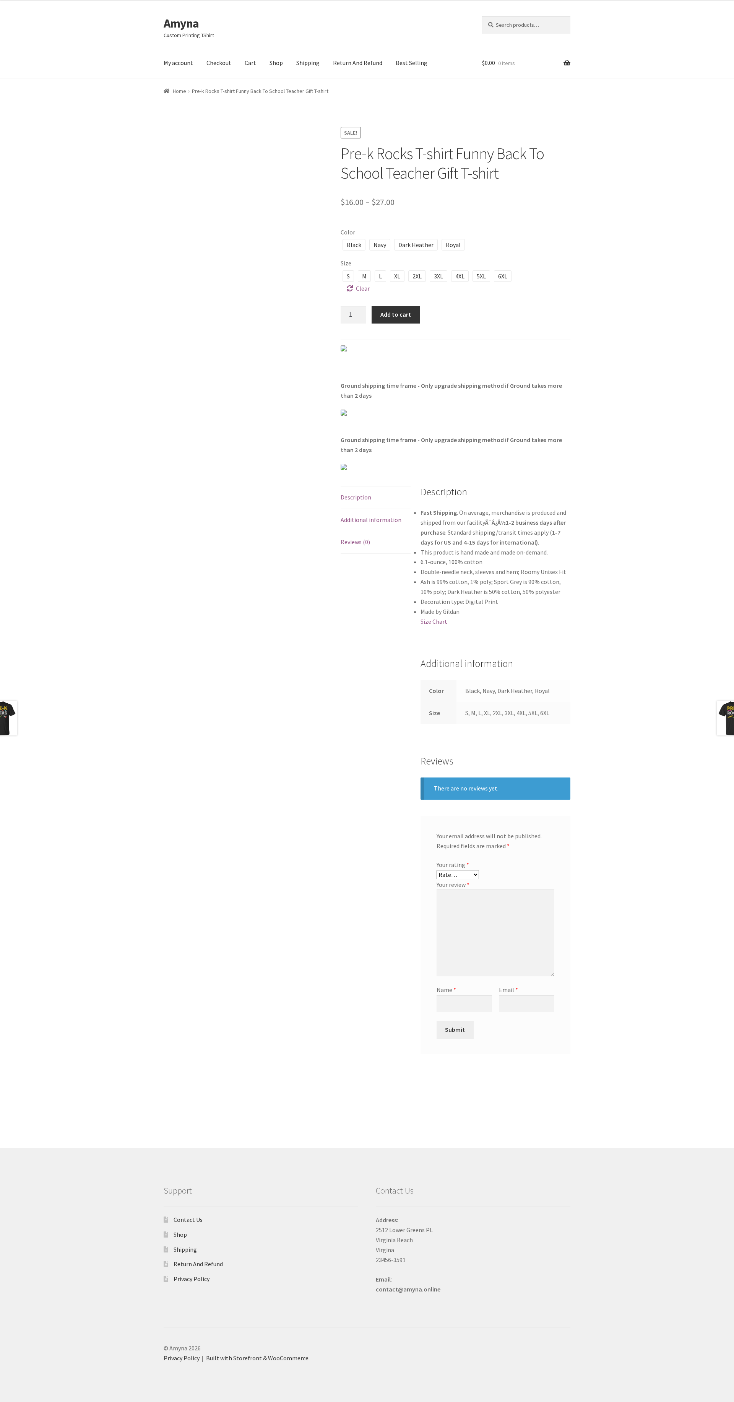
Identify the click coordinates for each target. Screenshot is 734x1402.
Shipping (308, 63)
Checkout (218, 63)
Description (356, 497)
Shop (276, 63)
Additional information (371, 520)
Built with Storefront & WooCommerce (257, 1358)
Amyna (181, 23)
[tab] (376, 497)
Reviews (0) (355, 542)
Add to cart (395, 314)
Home (179, 91)
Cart (250, 63)
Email (508, 990)
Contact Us (188, 1219)
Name (446, 990)
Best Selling (411, 63)
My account (178, 63)
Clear (363, 288)
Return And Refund (357, 63)
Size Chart (434, 621)
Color (348, 232)
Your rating (453, 865)
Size (346, 263)
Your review (453, 884)
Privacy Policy (191, 1279)
